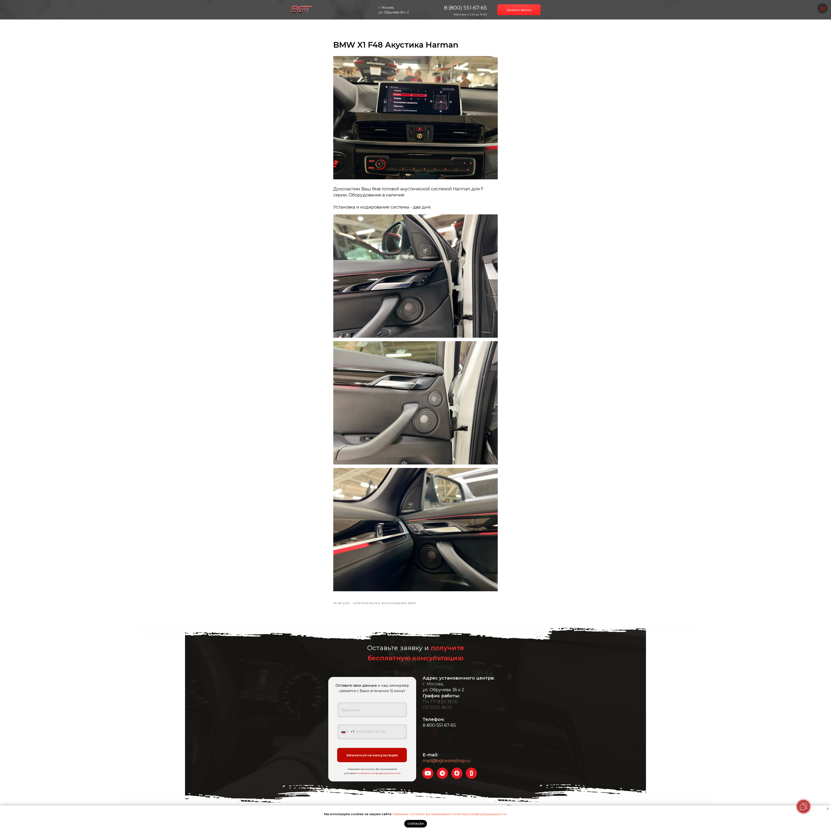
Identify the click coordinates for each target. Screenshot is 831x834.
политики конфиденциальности (378, 773)
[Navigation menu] (822, 8)
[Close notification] (828, 809)
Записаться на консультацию (372, 755)
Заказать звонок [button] (518, 10)
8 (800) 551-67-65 (465, 8)
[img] (301, 9)
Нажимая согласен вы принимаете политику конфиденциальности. (450, 814)
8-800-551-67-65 (439, 725)
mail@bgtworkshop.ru (446, 760)
